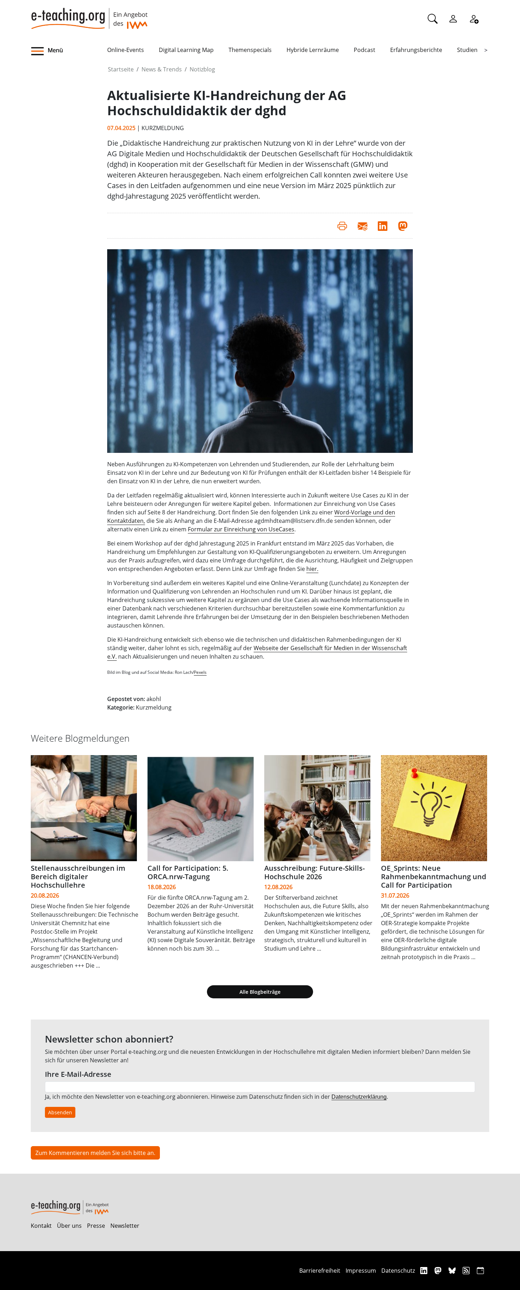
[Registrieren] (474, 18)
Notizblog (202, 69)
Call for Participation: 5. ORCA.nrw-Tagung (188, 872)
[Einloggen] (453, 18)
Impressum (361, 1270)
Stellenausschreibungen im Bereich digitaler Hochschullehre (78, 876)
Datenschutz (398, 1270)
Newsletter (124, 1226)
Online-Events (125, 50)
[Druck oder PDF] (342, 225)
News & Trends (161, 69)
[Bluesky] (453, 1270)
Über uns (69, 1226)
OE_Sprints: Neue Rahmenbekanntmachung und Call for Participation (433, 876)
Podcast (364, 50)
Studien (467, 50)
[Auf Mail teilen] (362, 225)
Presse (96, 1226)
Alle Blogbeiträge (260, 991)
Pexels (200, 672)
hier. (312, 569)
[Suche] (433, 18)
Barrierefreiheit (319, 1270)
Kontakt (41, 1226)
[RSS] (467, 1270)
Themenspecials (250, 50)
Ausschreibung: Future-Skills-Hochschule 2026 (314, 872)
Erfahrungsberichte (416, 50)
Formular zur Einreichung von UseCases (241, 529)
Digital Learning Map (186, 50)
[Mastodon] (438, 1270)
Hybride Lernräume (313, 50)
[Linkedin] (424, 1270)
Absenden (60, 1112)
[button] (69, 51)
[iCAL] (480, 1270)
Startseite (121, 69)
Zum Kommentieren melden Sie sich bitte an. (95, 1153)
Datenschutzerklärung (359, 1097)
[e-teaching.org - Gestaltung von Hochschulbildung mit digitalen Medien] (89, 14)
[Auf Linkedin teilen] (382, 225)
